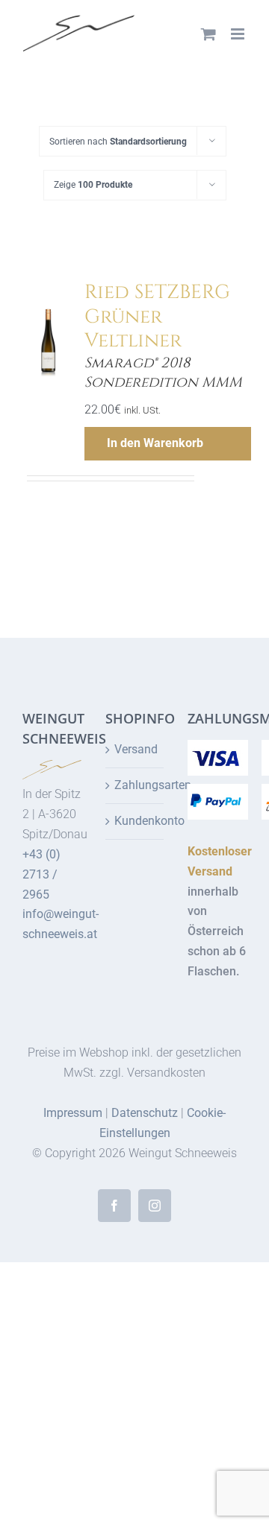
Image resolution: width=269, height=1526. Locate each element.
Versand (135, 749)
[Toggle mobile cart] (208, 34)
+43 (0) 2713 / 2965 (41, 874)
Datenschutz (144, 1113)
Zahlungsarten (135, 785)
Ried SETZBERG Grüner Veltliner (157, 316)
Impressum (72, 1113)
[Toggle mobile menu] (239, 34)
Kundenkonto (135, 821)
